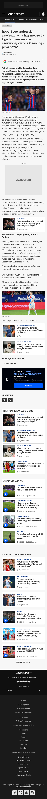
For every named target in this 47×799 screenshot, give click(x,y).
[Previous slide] (3, 20)
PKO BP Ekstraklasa (23, 761)
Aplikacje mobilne (23, 708)
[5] (29, 681)
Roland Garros (23, 764)
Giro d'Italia (23, 771)
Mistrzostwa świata (23, 775)
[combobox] (23, 690)
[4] (26, 681)
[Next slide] (44, 20)
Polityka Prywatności (23, 721)
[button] (3, 14)
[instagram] (32, 792)
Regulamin (24, 717)
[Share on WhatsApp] (10, 400)
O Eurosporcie (23, 705)
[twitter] (20, 792)
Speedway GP (23, 768)
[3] (23, 681)
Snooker (23, 748)
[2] (20, 681)
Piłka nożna (7, 25)
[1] (17, 681)
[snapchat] (26, 792)
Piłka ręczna (23, 741)
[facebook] (14, 792)
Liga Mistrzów (23, 757)
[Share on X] (4, 400)
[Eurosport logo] (15, 14)
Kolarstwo (23, 744)
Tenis (24, 733)
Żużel (23, 737)
